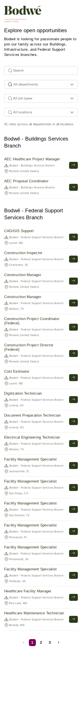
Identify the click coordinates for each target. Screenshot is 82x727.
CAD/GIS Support (19, 231)
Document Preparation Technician (32, 415)
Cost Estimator (17, 371)
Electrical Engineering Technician (32, 437)
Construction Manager (22, 275)
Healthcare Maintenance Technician (34, 613)
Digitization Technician (23, 393)
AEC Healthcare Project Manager (32, 159)
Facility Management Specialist (30, 459)
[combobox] (41, 84)
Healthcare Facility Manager (28, 591)
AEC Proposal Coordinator (26, 181)
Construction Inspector (23, 253)
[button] (58, 642)
